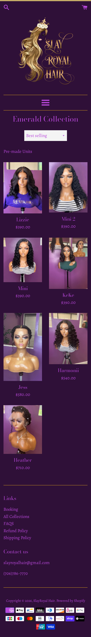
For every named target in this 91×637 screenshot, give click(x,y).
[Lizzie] (23, 187)
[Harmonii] (68, 338)
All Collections (16, 517)
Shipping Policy (17, 538)
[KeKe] (68, 263)
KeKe (68, 295)
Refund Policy (16, 531)
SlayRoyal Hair (44, 600)
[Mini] (23, 260)
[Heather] (23, 429)
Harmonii (68, 370)
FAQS (9, 524)
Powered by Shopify (70, 600)
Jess (22, 387)
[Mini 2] (68, 187)
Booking (11, 509)
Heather (23, 460)
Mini (23, 288)
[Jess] (23, 347)
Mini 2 (68, 219)
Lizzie (22, 219)
